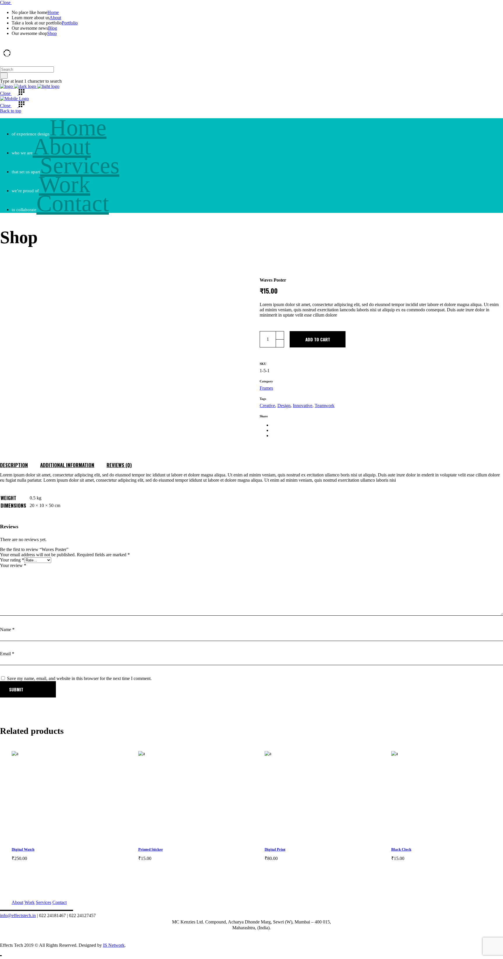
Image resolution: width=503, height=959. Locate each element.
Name (7, 629)
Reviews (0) (119, 465)
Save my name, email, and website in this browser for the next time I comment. (79, 678)
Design (284, 405)
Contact (59, 902)
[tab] (20, 463)
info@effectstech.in (18, 915)
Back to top (10, 110)
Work (29, 902)
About (17, 902)
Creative (267, 405)
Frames (266, 388)
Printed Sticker (150, 849)
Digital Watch (23, 849)
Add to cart (317, 339)
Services (43, 902)
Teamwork (324, 405)
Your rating (12, 559)
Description (14, 465)
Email (7, 653)
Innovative (302, 405)
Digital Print (275, 849)
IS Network (114, 945)
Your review (13, 565)
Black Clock (401, 849)
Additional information (67, 465)
